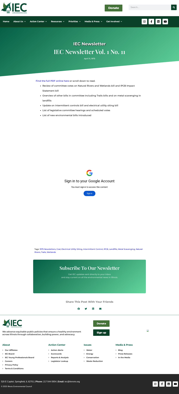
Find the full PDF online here (52, 81)
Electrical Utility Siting (71, 249)
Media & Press (92, 21)
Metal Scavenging (126, 249)
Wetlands (51, 252)
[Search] (174, 7)
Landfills (113, 249)
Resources (56, 21)
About (6, 344)
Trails (43, 252)
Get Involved (112, 21)
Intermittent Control (93, 249)
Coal (58, 249)
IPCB (106, 249)
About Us (18, 21)
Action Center (37, 21)
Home (6, 21)
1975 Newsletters (48, 249)
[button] (79, 309)
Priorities (73, 21)
